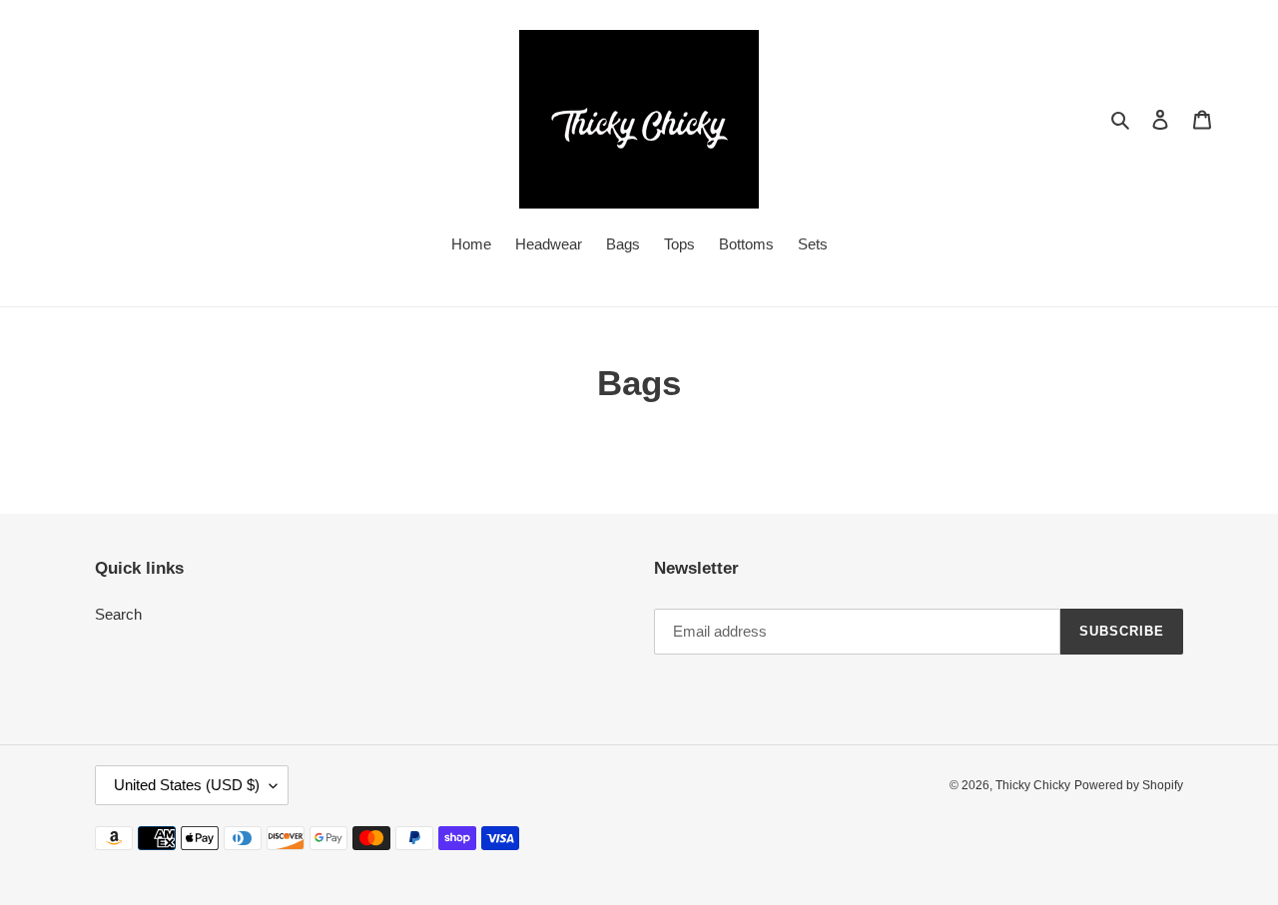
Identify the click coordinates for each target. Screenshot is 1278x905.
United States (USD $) (187, 784)
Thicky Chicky (1032, 785)
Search (118, 614)
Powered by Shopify (1128, 785)
